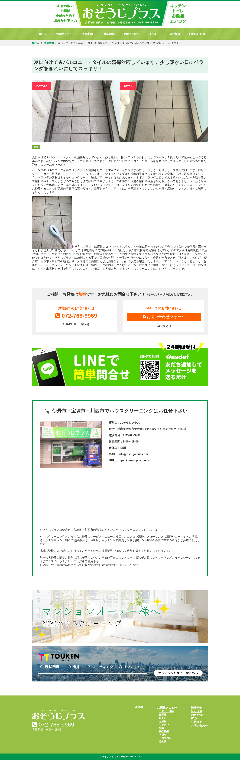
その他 (162, 741)
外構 (161, 728)
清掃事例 (87, 33)
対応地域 (109, 33)
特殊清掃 (164, 731)
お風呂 (162, 721)
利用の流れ (131, 33)
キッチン (164, 724)
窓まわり (164, 718)
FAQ (153, 33)
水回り (162, 734)
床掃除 (162, 714)
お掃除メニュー (65, 33)
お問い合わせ (197, 33)
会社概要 (175, 33)
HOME (139, 707)
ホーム (43, 33)
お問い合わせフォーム (165, 317)
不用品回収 (165, 738)
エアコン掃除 (166, 711)
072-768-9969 (79, 316)
